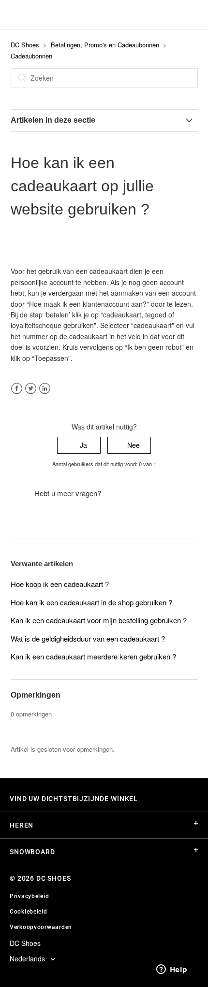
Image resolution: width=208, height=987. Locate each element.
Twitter (31, 389)
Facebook (17, 389)
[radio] (79, 445)
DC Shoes (25, 44)
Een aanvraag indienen (138, 493)
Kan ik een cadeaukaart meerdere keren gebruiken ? (93, 656)
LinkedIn (45, 389)
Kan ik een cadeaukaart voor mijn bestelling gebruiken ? (99, 620)
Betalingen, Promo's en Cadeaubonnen (105, 44)
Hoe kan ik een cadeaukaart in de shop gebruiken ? (91, 602)
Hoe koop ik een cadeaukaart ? (60, 584)
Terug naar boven (38, 524)
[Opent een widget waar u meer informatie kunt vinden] (171, 970)
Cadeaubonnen (31, 55)
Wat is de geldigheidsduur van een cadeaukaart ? (88, 638)
